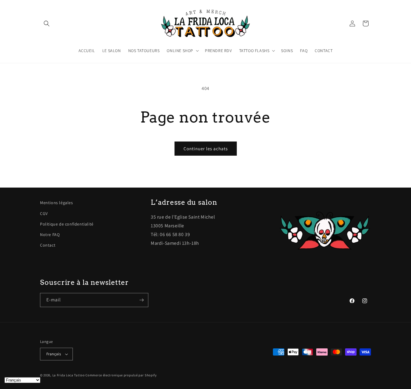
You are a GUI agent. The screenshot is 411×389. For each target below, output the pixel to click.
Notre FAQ (50, 234)
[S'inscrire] (141, 300)
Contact (47, 245)
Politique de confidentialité (67, 224)
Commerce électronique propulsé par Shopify (120, 375)
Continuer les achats (206, 148)
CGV (44, 213)
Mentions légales (56, 202)
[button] (46, 23)
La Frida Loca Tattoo (68, 375)
